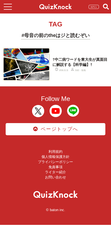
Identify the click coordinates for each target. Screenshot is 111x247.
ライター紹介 (55, 172)
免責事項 (55, 167)
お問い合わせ (55, 177)
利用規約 (55, 152)
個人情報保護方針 (55, 157)
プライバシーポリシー (55, 162)
